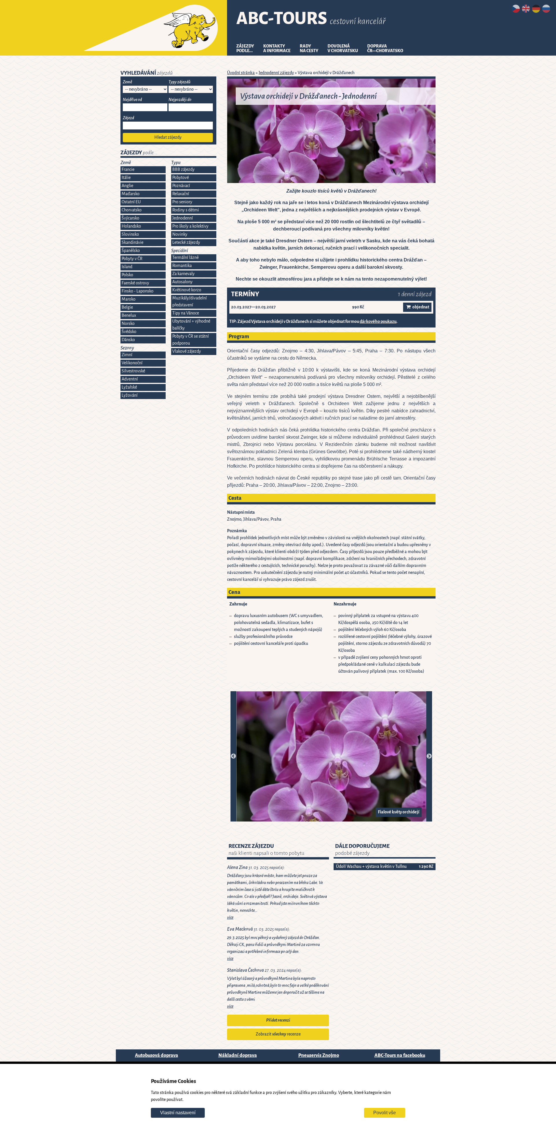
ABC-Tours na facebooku (399, 1055)
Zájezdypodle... (245, 48)
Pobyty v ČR (132, 258)
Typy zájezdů (180, 82)
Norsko (128, 323)
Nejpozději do (180, 100)
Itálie (126, 177)
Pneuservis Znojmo (318, 1055)
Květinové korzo (186, 290)
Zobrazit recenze (278, 1034)
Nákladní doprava (237, 1055)
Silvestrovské (133, 371)
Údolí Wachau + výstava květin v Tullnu (371, 866)
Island (127, 267)
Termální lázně (185, 257)
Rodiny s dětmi (185, 210)
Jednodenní (182, 218)
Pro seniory (182, 202)
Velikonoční (132, 363)
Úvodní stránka (241, 73)
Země (127, 82)
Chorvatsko (132, 210)
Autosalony (182, 282)
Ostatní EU (131, 202)
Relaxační (180, 194)
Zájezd (128, 118)
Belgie (127, 307)
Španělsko (131, 250)
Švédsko (129, 331)
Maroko (129, 299)
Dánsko (128, 340)
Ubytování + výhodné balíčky (191, 325)
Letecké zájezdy (186, 242)
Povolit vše (384, 1112)
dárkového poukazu (378, 321)
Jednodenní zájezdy (276, 73)
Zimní (127, 355)
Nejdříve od (132, 100)
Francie (128, 169)
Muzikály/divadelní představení (189, 301)
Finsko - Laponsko (137, 291)
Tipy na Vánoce (185, 313)
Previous (233, 756)
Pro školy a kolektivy (190, 226)
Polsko (127, 275)
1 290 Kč (426, 866)
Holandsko (131, 226)
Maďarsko (131, 194)
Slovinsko (130, 234)
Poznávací (181, 186)
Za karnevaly (183, 274)
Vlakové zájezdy (186, 351)
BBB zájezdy (183, 169)
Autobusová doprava (156, 1055)
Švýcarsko (130, 218)
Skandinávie (132, 242)
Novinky (179, 234)
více (230, 917)
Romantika (182, 265)
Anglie (127, 186)
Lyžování (130, 395)
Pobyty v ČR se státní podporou (190, 340)
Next (429, 756)
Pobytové (180, 177)
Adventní (130, 379)
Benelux (129, 315)
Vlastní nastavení (177, 1112)
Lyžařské (129, 387)
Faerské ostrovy (135, 283)
